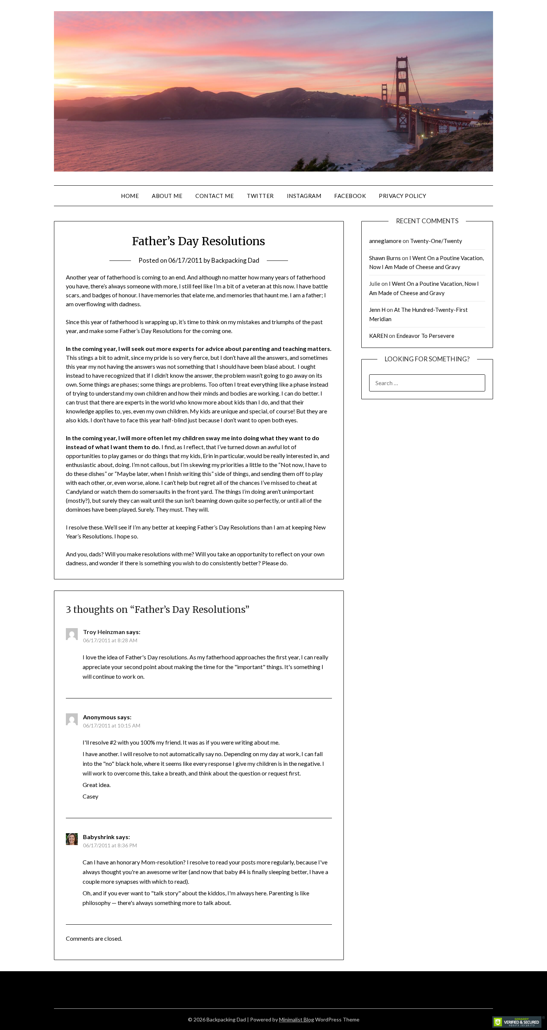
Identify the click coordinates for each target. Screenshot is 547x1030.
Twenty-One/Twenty (436, 240)
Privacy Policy (402, 195)
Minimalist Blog (296, 1019)
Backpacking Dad (235, 260)
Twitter (260, 195)
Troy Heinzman (104, 631)
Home (130, 195)
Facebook (350, 195)
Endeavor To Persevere (425, 335)
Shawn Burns (385, 258)
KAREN (378, 335)
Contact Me (214, 195)
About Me (167, 195)
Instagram (304, 195)
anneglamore (385, 240)
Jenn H (377, 309)
